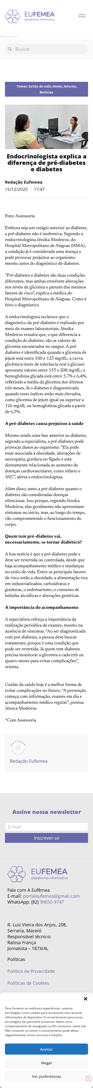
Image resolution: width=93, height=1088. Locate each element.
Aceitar (46, 1049)
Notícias (46, 92)
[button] (85, 998)
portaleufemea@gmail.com (51, 896)
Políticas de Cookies (28, 983)
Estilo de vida (40, 86)
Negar (46, 1062)
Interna (70, 86)
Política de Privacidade (31, 971)
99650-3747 (52, 902)
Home (57, 86)
